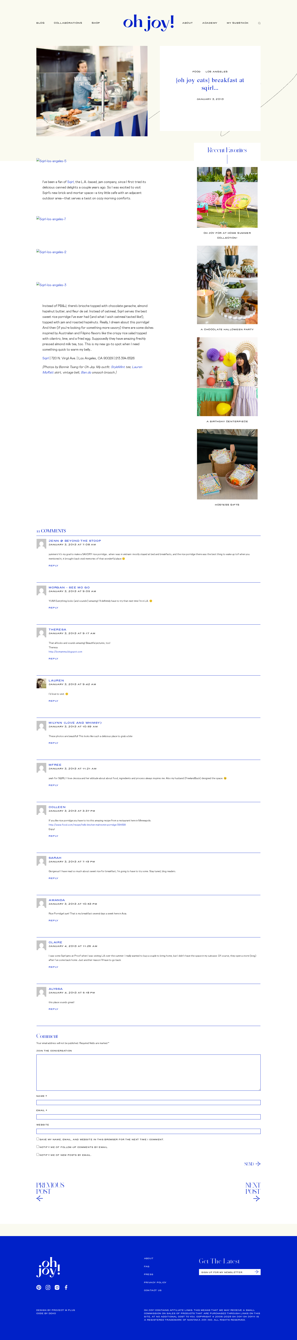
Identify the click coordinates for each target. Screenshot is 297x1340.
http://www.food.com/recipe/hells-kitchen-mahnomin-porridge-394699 (87, 824)
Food (197, 71)
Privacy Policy (155, 1282)
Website (42, 1125)
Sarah (55, 857)
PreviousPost (50, 1188)
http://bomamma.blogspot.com (65, 651)
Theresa (58, 629)
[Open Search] (259, 23)
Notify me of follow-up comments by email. (74, 1147)
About (187, 23)
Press (149, 1274)
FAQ (147, 1266)
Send (249, 1164)
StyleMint (118, 367)
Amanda (57, 900)
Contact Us (153, 1290)
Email (41, 1110)
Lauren (56, 680)
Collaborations (68, 23)
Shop (96, 23)
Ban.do (86, 372)
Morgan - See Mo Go (69, 587)
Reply (54, 565)
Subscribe (257, 1271)
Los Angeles (217, 71)
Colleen (57, 807)
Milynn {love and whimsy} (75, 722)
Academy (210, 23)
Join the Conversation (54, 1051)
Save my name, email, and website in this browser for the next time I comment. (102, 1139)
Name (41, 1096)
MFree (55, 764)
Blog (40, 23)
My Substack (238, 23)
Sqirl (70, 182)
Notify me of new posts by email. (66, 1155)
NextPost (253, 1188)
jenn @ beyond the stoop (75, 540)
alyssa (56, 988)
